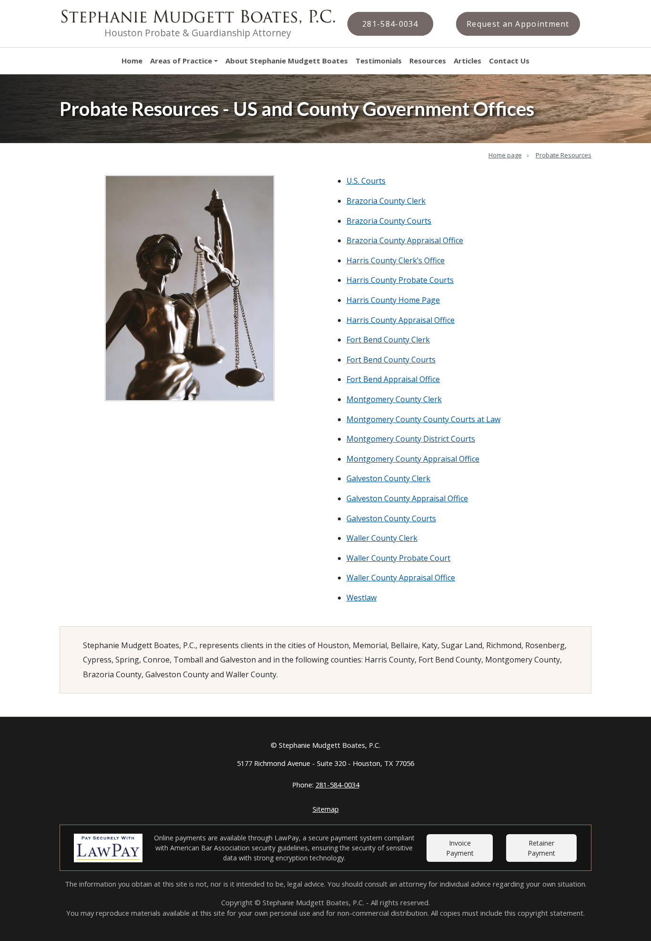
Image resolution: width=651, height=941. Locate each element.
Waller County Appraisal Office (400, 577)
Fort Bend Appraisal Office (393, 379)
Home (132, 60)
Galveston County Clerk (388, 478)
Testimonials (379, 60)
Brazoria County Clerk (386, 201)
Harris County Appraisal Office (400, 320)
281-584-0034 (337, 784)
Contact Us (509, 60)
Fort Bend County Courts (391, 359)
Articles (467, 60)
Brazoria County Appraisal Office (404, 240)
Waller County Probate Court (398, 558)
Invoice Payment (460, 848)
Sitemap (326, 809)
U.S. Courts (366, 181)
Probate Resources (563, 155)
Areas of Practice (181, 60)
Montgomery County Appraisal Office (412, 459)
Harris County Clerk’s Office (395, 260)
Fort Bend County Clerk (388, 339)
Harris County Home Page (393, 300)
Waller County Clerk (381, 538)
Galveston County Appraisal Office (407, 498)
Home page (505, 155)
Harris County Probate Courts (400, 280)
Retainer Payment (541, 848)
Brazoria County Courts (388, 221)
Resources (427, 60)
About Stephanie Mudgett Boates (286, 60)
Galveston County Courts (391, 518)
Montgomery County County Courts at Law (423, 419)
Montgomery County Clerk (394, 399)
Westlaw (361, 597)
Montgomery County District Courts (410, 439)
